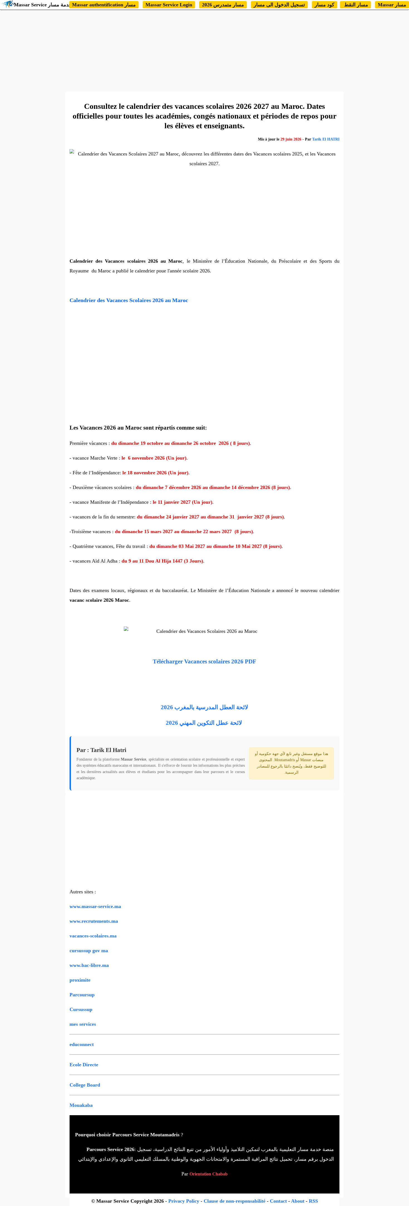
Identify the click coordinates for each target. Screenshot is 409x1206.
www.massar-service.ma (95, 906)
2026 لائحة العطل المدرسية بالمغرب (204, 707)
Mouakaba (81, 1105)
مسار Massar (392, 4)
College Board (85, 1085)
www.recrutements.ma (94, 921)
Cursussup (81, 1009)
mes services (83, 1024)
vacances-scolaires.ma (93, 936)
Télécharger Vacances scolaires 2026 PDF (204, 661)
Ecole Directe (84, 1064)
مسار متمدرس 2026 (223, 4)
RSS (313, 1201)
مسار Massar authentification (104, 4)
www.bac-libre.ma (89, 965)
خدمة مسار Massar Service (43, 4)
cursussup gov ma (89, 950)
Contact (278, 1201)
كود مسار (324, 4)
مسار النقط (355, 4)
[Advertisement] (204, 50)
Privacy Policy (183, 1201)
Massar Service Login (169, 4)
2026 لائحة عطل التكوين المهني (204, 722)
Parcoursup (82, 994)
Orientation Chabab (208, 1174)
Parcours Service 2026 (110, 1149)
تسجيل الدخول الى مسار (279, 4)
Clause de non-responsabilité (235, 1201)
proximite (80, 980)
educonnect (82, 1044)
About (297, 1201)
